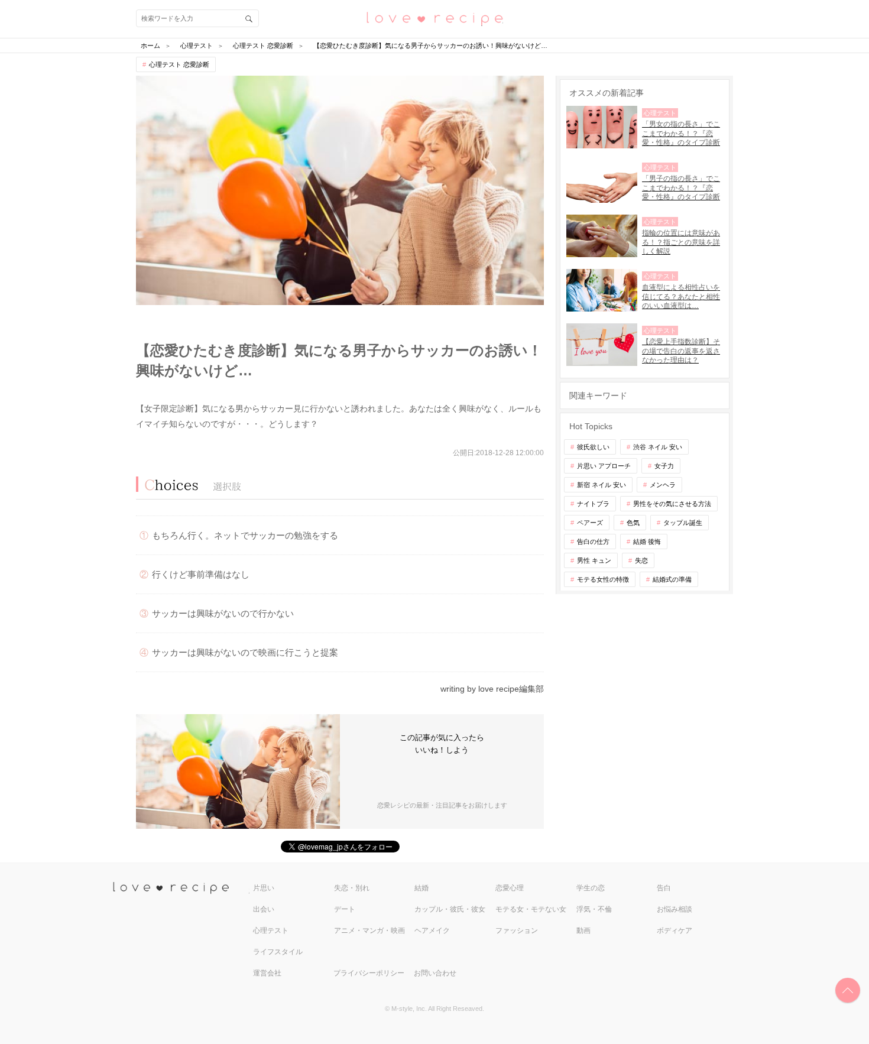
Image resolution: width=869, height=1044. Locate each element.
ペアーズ (590, 522)
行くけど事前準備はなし (200, 574)
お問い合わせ (435, 973)
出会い (263, 909)
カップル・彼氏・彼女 (449, 909)
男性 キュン (594, 560)
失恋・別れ (351, 888)
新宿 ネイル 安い (601, 484)
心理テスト (270, 930)
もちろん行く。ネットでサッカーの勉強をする (245, 535)
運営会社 (267, 973)
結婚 (421, 888)
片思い (263, 888)
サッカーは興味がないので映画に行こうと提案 (245, 652)
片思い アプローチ (604, 465)
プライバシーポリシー (368, 973)
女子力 (664, 465)
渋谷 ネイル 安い (657, 446)
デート (344, 909)
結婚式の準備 (672, 579)
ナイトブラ (593, 503)
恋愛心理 (509, 888)
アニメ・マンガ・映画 (369, 930)
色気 (633, 522)
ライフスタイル (278, 952)
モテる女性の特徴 (603, 579)
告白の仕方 (593, 541)
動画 (583, 930)
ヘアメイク (432, 930)
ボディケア (674, 930)
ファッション (516, 930)
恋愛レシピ (434, 18)
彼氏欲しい (593, 446)
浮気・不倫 (594, 909)
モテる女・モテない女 (530, 909)
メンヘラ (663, 484)
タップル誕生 (682, 522)
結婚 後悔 (647, 541)
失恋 (641, 560)
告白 (664, 888)
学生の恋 (590, 888)
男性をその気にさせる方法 (672, 503)
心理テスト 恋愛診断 (179, 64)
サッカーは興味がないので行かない (223, 613)
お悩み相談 (674, 909)
